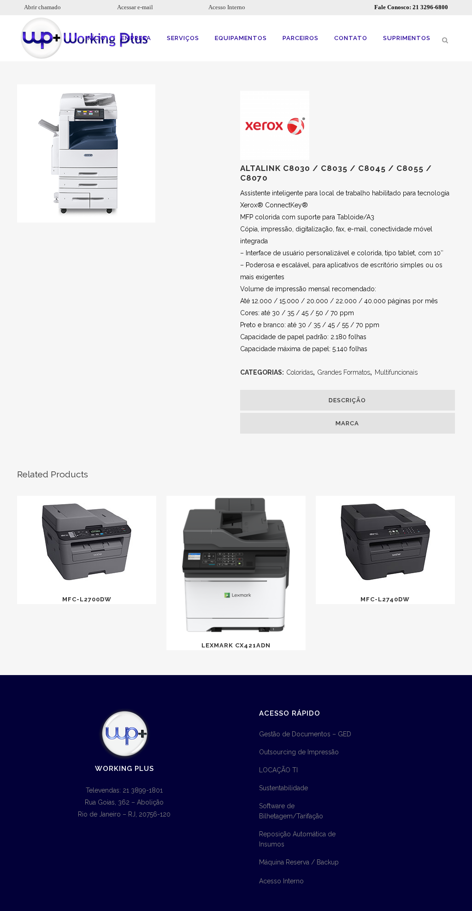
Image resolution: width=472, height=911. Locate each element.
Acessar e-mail (135, 7)
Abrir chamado (42, 7)
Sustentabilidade (283, 788)
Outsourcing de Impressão (299, 752)
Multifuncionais (396, 372)
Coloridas (300, 372)
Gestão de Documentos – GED (305, 734)
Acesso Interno (226, 7)
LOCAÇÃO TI (278, 770)
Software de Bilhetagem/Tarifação (291, 811)
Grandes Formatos (344, 372)
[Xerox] (274, 157)
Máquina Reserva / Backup (299, 862)
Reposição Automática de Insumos (297, 839)
